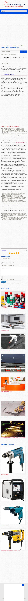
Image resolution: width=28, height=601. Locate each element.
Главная (3, 45)
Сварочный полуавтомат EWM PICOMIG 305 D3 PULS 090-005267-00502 (13, 502)
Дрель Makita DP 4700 (4, 525)
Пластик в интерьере (5, 330)
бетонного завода (20, 142)
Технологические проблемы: (8, 74)
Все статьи (4, 250)
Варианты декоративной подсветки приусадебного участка (13, 437)
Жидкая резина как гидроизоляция (8, 350)
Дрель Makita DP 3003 (4, 474)
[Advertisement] (14, 28)
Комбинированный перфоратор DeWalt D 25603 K (10, 550)
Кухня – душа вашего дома (6, 391)
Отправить (3, 281)
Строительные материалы (13, 45)
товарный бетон (20, 144)
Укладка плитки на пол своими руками (9, 417)
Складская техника (5, 396)
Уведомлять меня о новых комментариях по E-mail (12, 283)
